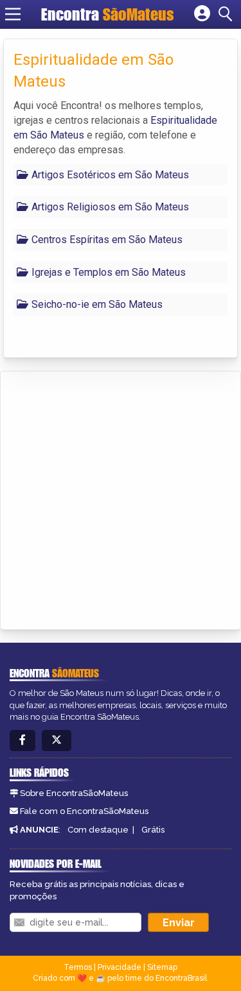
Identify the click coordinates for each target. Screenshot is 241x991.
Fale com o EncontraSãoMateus (84, 811)
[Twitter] (56, 740)
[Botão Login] (202, 14)
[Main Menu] (13, 14)
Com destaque (98, 829)
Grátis (153, 829)
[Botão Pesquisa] (227, 14)
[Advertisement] (120, 498)
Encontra (107, 14)
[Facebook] (22, 740)
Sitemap (162, 967)
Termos (78, 967)
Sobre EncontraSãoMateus (74, 793)
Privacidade (119, 967)
